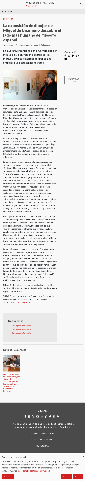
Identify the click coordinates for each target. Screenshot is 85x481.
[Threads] (54, 416)
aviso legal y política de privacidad (34, 470)
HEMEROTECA (42, 446)
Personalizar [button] (8, 477)
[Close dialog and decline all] (83, 455)
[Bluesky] (50, 416)
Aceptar (77, 477)
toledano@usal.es (23, 302)
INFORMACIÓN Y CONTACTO (42, 440)
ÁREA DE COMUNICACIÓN (42, 433)
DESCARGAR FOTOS (73, 80)
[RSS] (58, 416)
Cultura (8, 19)
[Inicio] (41, 4)
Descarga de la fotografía (21, 326)
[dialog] (42, 467)
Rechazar (66, 477)
